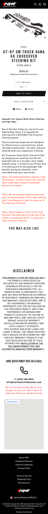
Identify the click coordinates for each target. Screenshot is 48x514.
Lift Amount (23, 82)
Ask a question (24, 102)
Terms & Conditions (24, 464)
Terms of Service (24, 476)
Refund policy (24, 483)
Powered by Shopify (24, 512)
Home (23, 47)
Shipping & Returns (24, 461)
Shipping (13, 74)
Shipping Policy (24, 479)
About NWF (24, 457)
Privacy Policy (24, 468)
